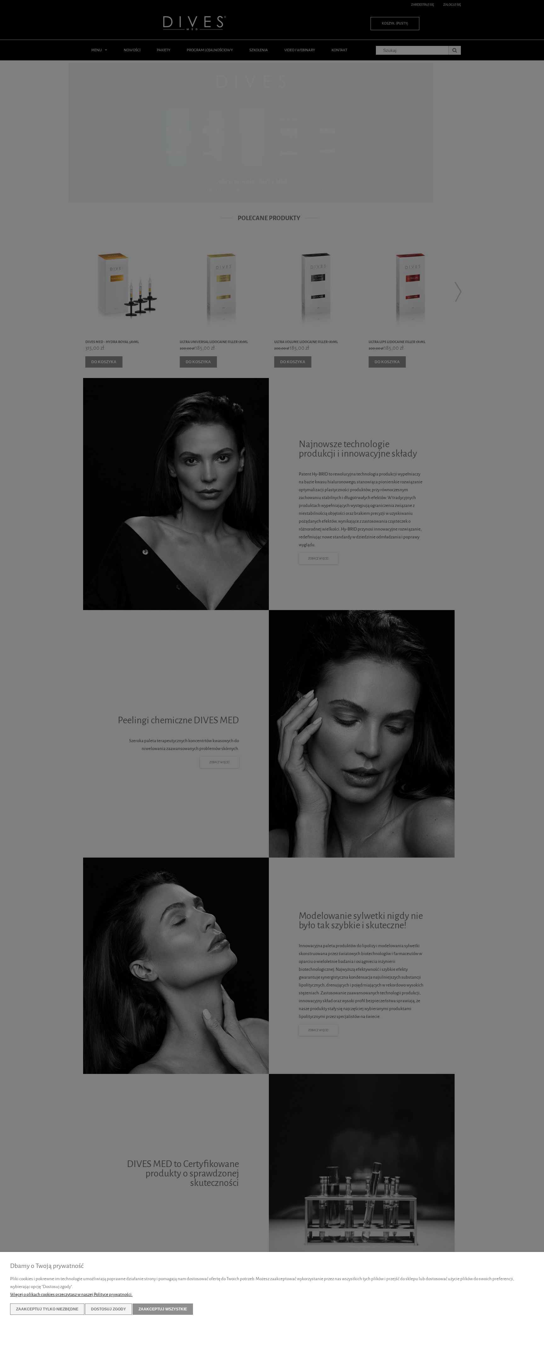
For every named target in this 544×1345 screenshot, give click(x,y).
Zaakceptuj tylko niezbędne (47, 1309)
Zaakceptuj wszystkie (163, 1309)
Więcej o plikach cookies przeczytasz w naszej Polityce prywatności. (71, 1295)
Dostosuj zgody (108, 1309)
